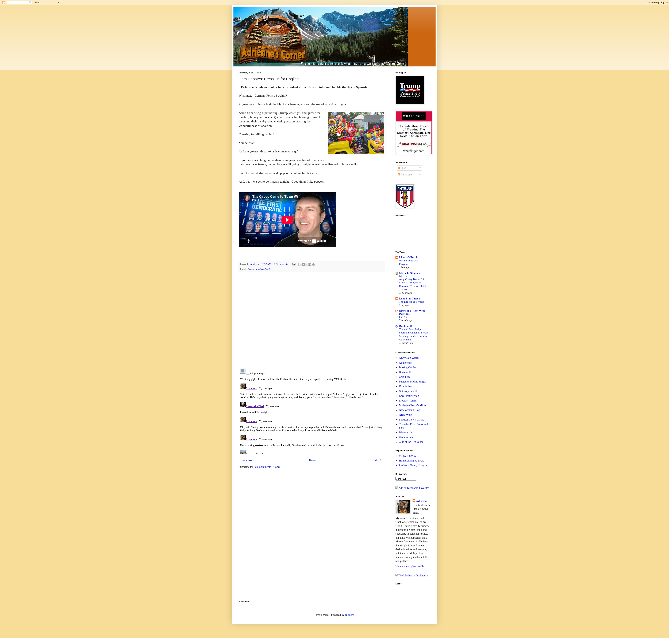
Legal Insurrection (409, 395)
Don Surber (405, 386)
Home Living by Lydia (411, 460)
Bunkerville (406, 326)
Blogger (349, 614)
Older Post (378, 460)
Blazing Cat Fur (408, 367)
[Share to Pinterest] (313, 264)
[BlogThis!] (303, 264)
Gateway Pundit (408, 391)
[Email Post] (293, 264)
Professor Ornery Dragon (413, 465)
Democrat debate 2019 (259, 269)
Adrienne (421, 501)
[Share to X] (307, 264)
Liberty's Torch (408, 257)
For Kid (403, 316)
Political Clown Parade (411, 419)
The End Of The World (411, 301)
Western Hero (406, 432)
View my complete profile (409, 566)
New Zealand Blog (409, 409)
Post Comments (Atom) (267, 466)
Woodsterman (406, 437)
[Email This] (300, 264)
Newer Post (246, 460)
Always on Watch (409, 357)
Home (312, 460)
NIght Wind (405, 414)
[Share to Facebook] (310, 264)
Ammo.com (405, 362)
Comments (406, 174)
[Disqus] (312, 320)
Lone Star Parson (409, 298)
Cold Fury (404, 376)
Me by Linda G (407, 455)
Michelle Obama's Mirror (409, 274)
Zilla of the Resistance (411, 441)
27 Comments (281, 264)
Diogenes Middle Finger (412, 381)
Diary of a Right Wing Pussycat (412, 312)
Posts (403, 167)
